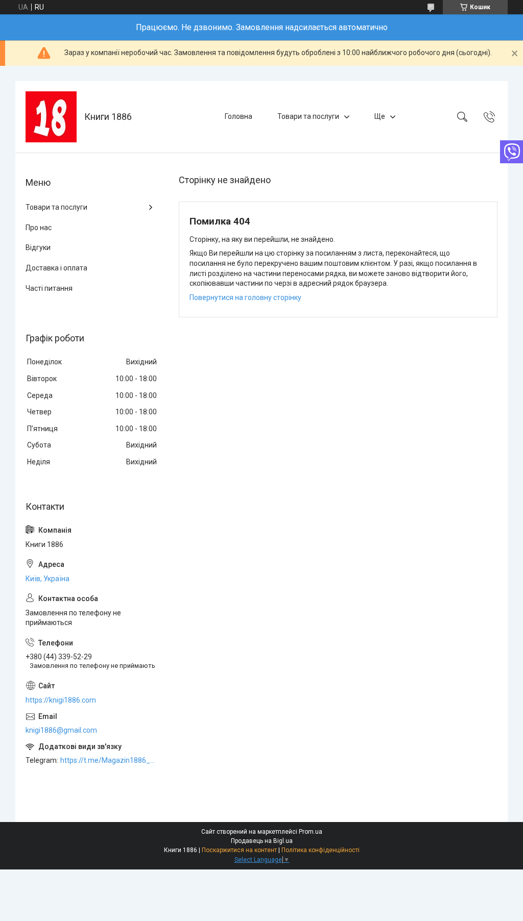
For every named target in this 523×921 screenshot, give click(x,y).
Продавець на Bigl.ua (262, 840)
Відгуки (38, 247)
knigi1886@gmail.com (61, 730)
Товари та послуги (308, 116)
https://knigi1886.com (61, 700)
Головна (238, 116)
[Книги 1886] (51, 116)
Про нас (39, 227)
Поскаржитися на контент (239, 850)
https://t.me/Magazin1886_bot (109, 760)
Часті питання (49, 288)
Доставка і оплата (56, 268)
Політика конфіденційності (320, 850)
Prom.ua (310, 831)
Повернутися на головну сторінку (245, 297)
